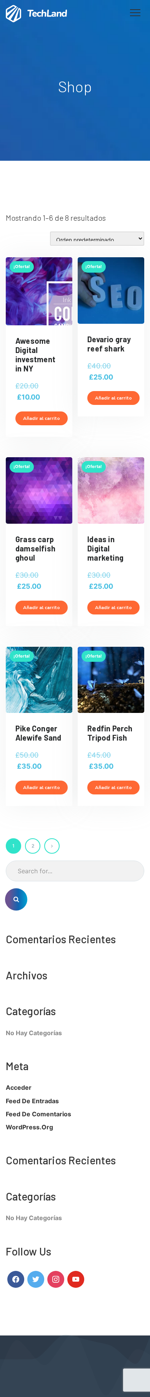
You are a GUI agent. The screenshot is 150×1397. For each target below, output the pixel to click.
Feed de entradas (32, 1101)
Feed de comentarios (38, 1114)
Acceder (19, 1087)
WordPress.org (29, 1127)
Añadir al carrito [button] (41, 418)
